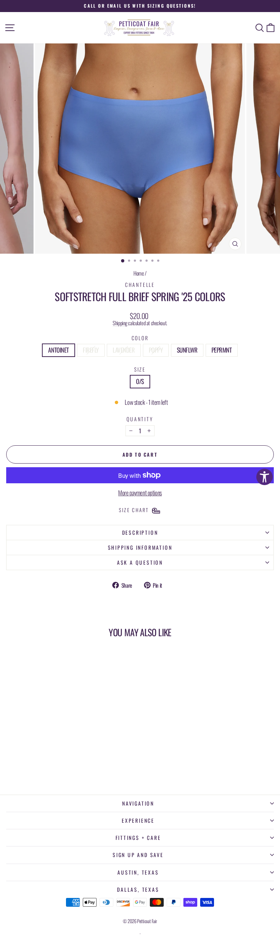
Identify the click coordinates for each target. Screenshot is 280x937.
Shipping (120, 323)
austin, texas (138, 872)
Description (140, 532)
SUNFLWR (187, 349)
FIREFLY (91, 349)
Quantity (140, 419)
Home (138, 273)
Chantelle (140, 284)
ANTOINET (58, 349)
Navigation (138, 803)
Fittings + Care (138, 837)
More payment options (140, 492)
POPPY (156, 349)
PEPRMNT (221, 349)
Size (140, 369)
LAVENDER (124, 349)
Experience (138, 820)
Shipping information (140, 547)
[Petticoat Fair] (140, 27)
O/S (140, 381)
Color (140, 338)
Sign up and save (138, 855)
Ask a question (140, 562)
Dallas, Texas (138, 889)
